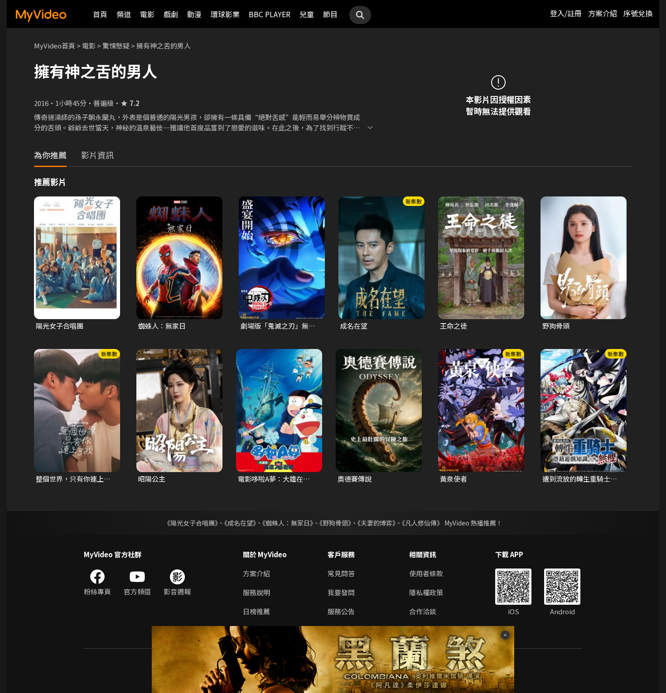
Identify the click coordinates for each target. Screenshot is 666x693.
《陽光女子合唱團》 (191, 522)
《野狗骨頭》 (335, 522)
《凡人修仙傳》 (422, 522)
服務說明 (256, 592)
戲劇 (171, 14)
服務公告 (341, 611)
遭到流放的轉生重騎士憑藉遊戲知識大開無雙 (579, 479)
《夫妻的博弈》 (376, 522)
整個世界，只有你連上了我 (73, 479)
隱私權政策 (426, 592)
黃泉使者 (453, 478)
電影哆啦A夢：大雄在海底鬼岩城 (277, 479)
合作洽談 (422, 611)
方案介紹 (602, 13)
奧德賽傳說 (355, 478)
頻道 (123, 14)
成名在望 (353, 325)
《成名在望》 (240, 522)
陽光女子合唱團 (59, 325)
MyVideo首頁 (54, 45)
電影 (147, 14)
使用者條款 (426, 573)
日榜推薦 (256, 611)
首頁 (100, 14)
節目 (330, 14)
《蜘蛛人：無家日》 (287, 522)
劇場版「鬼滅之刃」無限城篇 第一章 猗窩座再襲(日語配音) (278, 326)
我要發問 (341, 592)
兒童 (306, 14)
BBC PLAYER (269, 14)
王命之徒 (453, 325)
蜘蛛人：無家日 (162, 325)
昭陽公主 (151, 478)
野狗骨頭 (555, 325)
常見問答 (341, 573)
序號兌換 (637, 13)
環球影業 (225, 14)
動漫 (194, 14)
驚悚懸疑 (116, 45)
